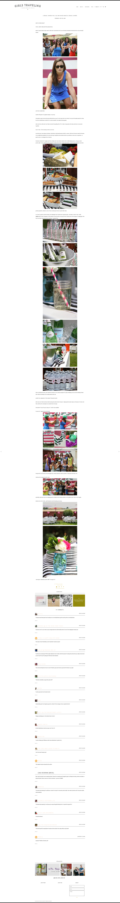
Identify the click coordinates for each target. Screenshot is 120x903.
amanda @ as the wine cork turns (50, 626)
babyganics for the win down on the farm (41, 870)
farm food (60, 588)
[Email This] (57, 587)
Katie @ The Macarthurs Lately (49, 712)
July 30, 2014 (82, 812)
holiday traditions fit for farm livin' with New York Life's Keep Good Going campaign (79, 870)
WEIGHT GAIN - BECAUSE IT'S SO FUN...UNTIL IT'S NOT (79, 601)
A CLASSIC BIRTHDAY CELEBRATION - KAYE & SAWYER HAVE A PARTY (41, 600)
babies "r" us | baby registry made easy (53, 870)
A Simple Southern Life (46, 801)
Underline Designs (49, 901)
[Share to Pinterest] (63, 587)
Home (77, 6)
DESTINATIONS (87, 6)
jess (39, 700)
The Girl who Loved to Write (49, 748)
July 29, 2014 (82, 613)
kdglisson (42, 664)
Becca (40, 688)
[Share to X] (59, 587)
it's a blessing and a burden (66, 870)
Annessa (41, 787)
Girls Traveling (39, 901)
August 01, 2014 (81, 836)
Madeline (41, 736)
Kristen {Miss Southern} (47, 676)
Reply (36, 620)
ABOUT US (81, 6)
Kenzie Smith (42, 724)
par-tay (63, 588)
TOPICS (92, 6)
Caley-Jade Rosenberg (46, 813)
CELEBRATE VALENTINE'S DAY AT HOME (66, 601)
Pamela (40, 837)
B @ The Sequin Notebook (47, 825)
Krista (40, 614)
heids (40, 761)
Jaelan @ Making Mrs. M (46, 650)
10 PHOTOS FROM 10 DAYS (53, 600)
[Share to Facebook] (61, 587)
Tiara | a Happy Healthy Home (49, 638)
